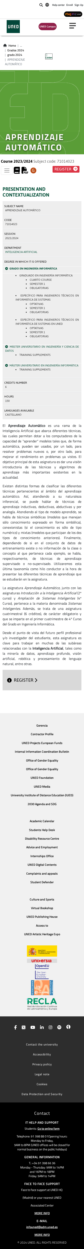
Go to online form (48, 1128)
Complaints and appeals (42, 873)
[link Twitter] (23, 1028)
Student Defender (42, 882)
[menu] (74, 25)
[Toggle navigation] (7, 170)
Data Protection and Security (42, 1094)
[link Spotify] (58, 1028)
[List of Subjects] (33, 170)
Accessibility (42, 1054)
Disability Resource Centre (42, 838)
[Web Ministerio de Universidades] (42, 951)
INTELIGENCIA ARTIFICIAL (21, 252)
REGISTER (24, 680)
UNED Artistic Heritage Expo (42, 934)
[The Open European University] (42, 971)
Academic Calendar (42, 821)
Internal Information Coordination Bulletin (42, 751)
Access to (42, 925)
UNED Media (42, 786)
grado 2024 (14, 54)
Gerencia (42, 725)
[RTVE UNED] (73, 14)
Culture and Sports (42, 899)
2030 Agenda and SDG (42, 804)
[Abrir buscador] (41, 5)
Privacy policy (42, 1064)
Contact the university (42, 1044)
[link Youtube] (31, 1028)
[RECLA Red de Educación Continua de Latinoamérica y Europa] (42, 1003)
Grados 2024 (15, 50)
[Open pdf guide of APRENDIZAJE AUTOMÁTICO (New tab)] (25, 171)
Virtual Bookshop (42, 908)
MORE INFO (42, 1213)
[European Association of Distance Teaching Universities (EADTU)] (42, 987)
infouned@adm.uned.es (42, 1227)
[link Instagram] (50, 1028)
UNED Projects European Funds (42, 743)
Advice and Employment (42, 847)
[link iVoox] (67, 1028)
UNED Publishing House (42, 916)
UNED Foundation (42, 777)
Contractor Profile (42, 734)
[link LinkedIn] (41, 1028)
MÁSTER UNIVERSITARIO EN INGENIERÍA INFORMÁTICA (43, 365)
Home (12, 45)
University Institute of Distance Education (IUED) (42, 795)
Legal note (42, 1074)
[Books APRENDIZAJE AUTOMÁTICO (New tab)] (17, 171)
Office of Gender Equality (42, 760)
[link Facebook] (14, 1028)
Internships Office (42, 856)
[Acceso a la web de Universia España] (42, 960)
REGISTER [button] (63, 169)
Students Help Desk (42, 830)
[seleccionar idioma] (47, 4)
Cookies (42, 1084)
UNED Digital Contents (42, 864)
